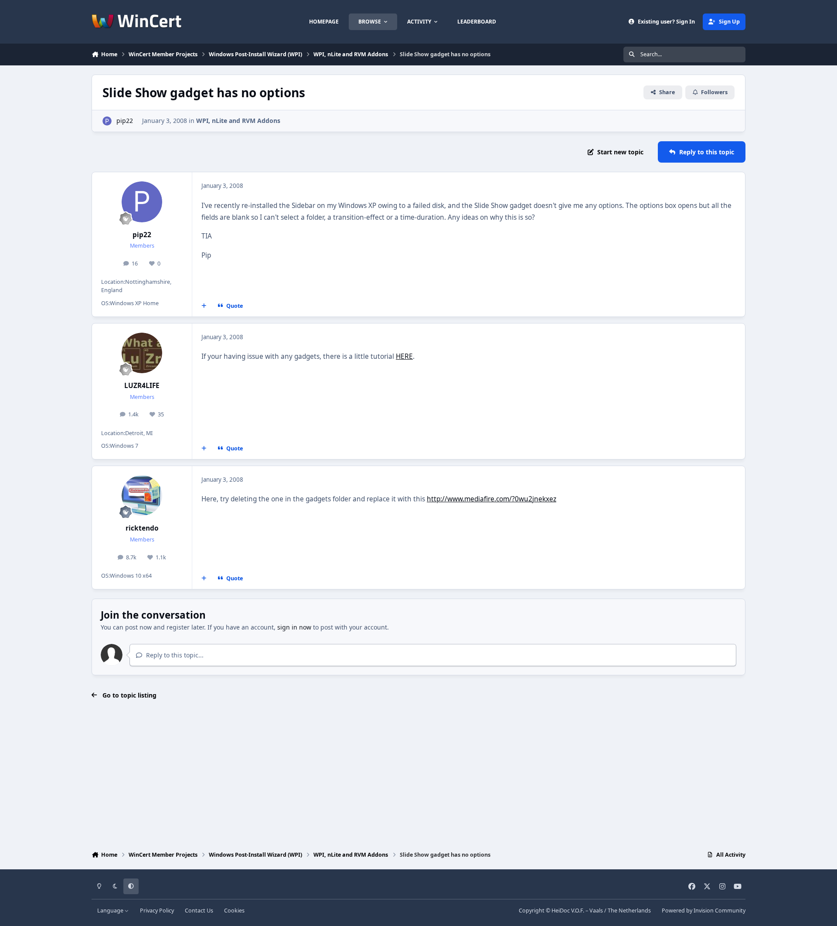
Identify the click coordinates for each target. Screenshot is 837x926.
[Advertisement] (418, 776)
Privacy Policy (157, 910)
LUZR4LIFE (142, 385)
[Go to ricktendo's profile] (142, 495)
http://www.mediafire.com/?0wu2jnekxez (491, 499)
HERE (404, 356)
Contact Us (199, 910)
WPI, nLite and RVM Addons (238, 120)
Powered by (703, 910)
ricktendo (142, 528)
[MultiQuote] (204, 306)
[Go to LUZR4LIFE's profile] (142, 353)
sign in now (294, 627)
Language (111, 910)
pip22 (124, 120)
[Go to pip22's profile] (107, 121)
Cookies (234, 910)
